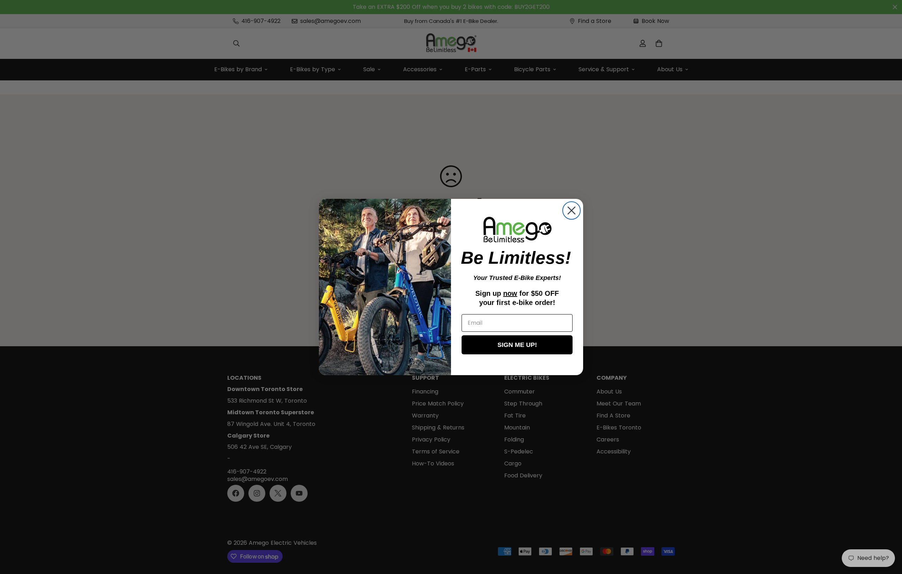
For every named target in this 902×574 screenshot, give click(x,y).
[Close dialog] (571, 210)
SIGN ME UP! (517, 344)
